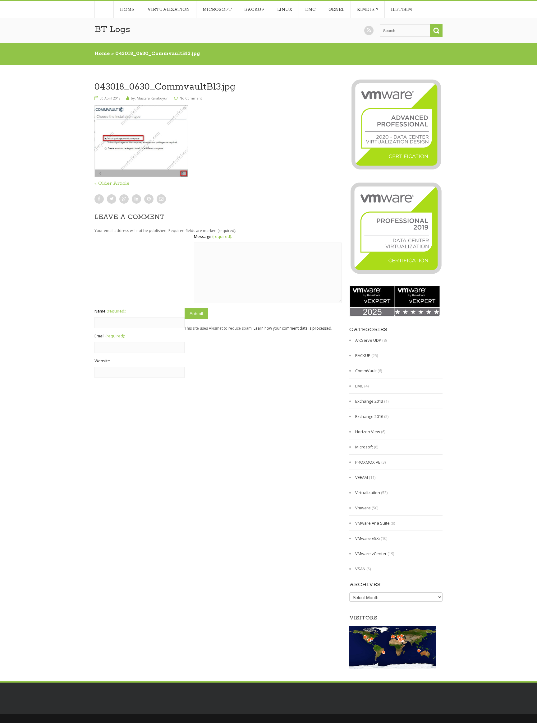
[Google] (124, 199)
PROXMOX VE (367, 462)
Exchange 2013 (369, 401)
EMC (310, 9)
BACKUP (254, 9)
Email (109, 336)
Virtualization (168, 9)
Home (103, 9)
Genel (336, 9)
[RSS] (369, 30)
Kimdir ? (367, 9)
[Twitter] (111, 199)
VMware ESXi (367, 538)
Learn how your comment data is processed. (293, 328)
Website (102, 361)
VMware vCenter (371, 553)
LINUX (284, 9)
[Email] (161, 199)
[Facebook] (99, 199)
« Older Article (112, 183)
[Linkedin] (136, 199)
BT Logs (112, 29)
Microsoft (217, 9)
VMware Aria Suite (372, 523)
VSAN (360, 569)
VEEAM (361, 477)
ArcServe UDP (368, 340)
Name (110, 311)
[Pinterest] (149, 199)
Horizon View (367, 431)
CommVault (366, 370)
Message (213, 236)
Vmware (363, 508)
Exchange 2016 (369, 416)
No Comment (191, 98)
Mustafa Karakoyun (152, 98)
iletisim (401, 9)
